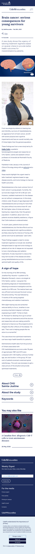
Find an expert (5, 492)
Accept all (17, 542)
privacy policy (11, 546)
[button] (31, 9)
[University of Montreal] (6, 3)
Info (32, 74)
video (3, 170)
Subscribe (6, 481)
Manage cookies (17, 536)
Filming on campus (7, 499)
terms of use (20, 546)
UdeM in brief (5, 503)
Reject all (17, 539)
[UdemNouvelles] (17, 9)
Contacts (4, 507)
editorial (26, 167)
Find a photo (5, 495)
